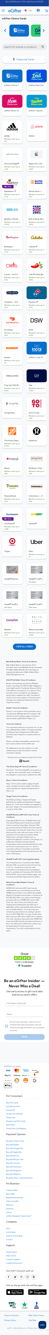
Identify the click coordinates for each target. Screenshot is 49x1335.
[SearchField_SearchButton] (43, 47)
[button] (38, 10)
